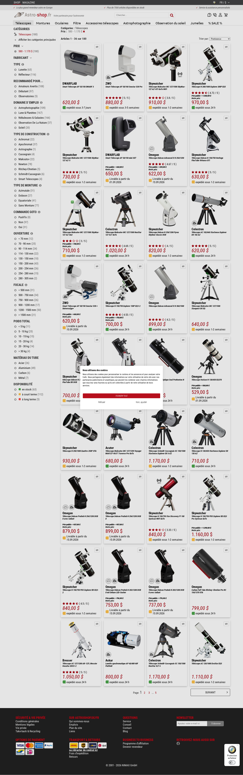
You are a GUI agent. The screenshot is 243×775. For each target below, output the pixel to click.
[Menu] (238, 746)
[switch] (232, 762)
